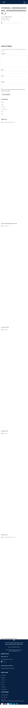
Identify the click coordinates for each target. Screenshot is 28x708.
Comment (3, 53)
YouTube (3, 679)
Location (3, 682)
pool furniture (4, 109)
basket (2, 102)
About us (3, 684)
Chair (2, 104)
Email (2, 75)
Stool (2, 113)
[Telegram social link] (16, 43)
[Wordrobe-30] (14, 379)
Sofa (2, 111)
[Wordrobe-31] (14, 483)
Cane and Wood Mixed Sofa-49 (9, 223)
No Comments (10, 659)
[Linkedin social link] (12, 43)
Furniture (3, 106)
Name (2, 69)
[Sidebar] (1, 706)
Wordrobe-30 (4, 431)
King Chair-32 (4, 656)
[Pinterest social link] (9, 43)
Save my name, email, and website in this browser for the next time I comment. (13, 90)
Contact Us (3, 687)
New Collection (4, 697)
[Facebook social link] (2, 43)
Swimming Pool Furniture (7, 665)
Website (3, 81)
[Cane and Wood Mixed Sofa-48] (14, 587)
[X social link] (5, 43)
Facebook (3, 677)
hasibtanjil (9, 16)
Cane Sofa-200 (5, 327)
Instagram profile (4, 694)
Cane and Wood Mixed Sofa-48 (9, 638)
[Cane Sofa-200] (14, 275)
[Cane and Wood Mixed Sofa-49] (14, 172)
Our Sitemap (3, 689)
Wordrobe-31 (4, 535)
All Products (3, 675)
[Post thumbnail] (3, 662)
